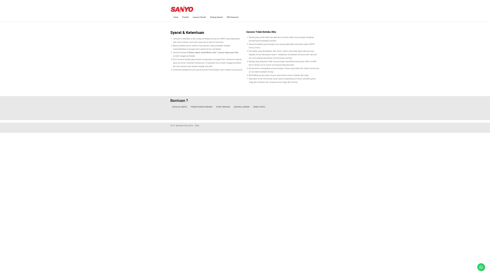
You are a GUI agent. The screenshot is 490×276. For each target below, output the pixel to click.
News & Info (259, 107)
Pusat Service (223, 107)
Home (176, 17)
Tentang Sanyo (216, 17)
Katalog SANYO (179, 107)
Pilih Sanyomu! (233, 17)
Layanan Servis (199, 17)
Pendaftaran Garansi (201, 107)
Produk (185, 17)
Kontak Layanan (241, 107)
